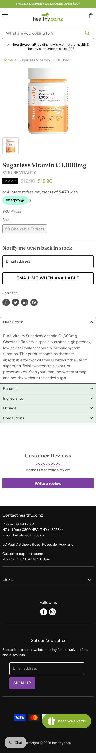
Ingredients (13, 398)
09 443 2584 (25, 524)
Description (13, 322)
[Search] (87, 33)
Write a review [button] (48, 483)
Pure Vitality (22, 172)
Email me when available (48, 278)
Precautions (13, 418)
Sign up (22, 683)
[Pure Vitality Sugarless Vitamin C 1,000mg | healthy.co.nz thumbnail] (10, 146)
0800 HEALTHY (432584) (42, 529)
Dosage (9, 408)
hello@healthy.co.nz (28, 535)
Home (7, 60)
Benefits (10, 388)
